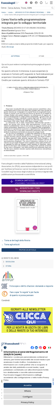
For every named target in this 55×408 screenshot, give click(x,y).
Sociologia (10, 262)
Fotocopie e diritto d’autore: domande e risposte (31, 286)
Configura (27, 396)
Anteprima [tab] (15, 56)
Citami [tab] (41, 56)
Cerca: (4, 8)
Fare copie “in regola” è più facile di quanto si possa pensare (24, 294)
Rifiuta (27, 391)
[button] (26, 3)
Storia (8, 266)
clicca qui (10, 47)
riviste (10, 12)
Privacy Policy (27, 402)
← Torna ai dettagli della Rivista (16, 240)
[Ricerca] (52, 8)
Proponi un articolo (27, 250)
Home (4, 12)
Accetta (27, 385)
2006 (48, 12)
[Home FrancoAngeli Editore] (10, 3)
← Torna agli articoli (10, 244)
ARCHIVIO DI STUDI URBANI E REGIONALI (29, 12)
